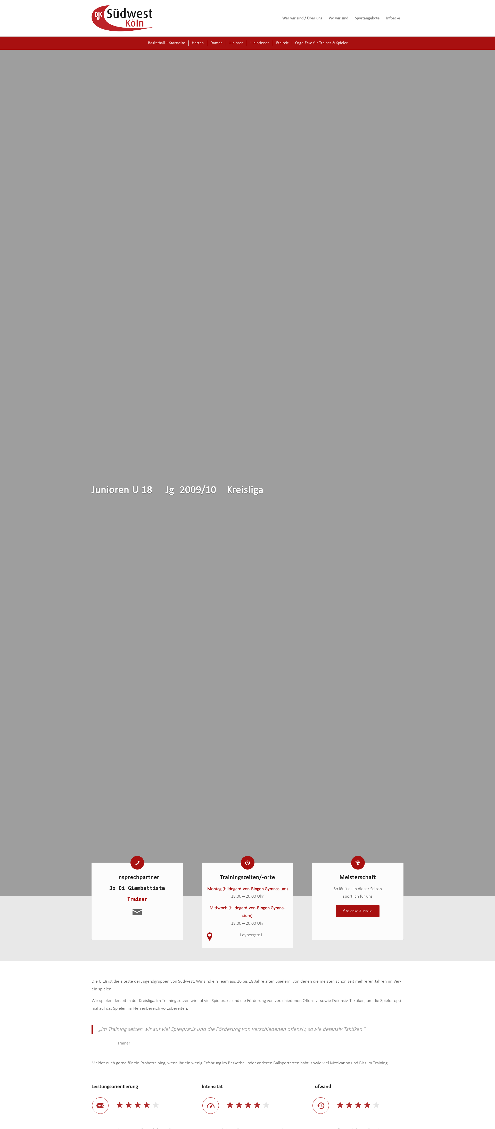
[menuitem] (302, 18)
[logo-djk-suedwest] (122, 18)
